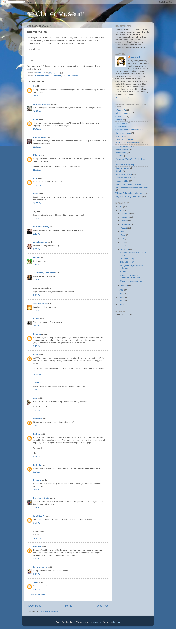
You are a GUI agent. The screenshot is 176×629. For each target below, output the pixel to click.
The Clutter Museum (53, 14)
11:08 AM (37, 147)
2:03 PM (36, 490)
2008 (121, 294)
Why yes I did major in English (129, 196)
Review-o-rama (122, 168)
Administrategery (123, 113)
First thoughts (121, 123)
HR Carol (37, 547)
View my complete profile (126, 98)
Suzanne (37, 480)
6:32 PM (36, 295)
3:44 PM (36, 264)
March (124, 246)
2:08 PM (36, 508)
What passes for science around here (132, 188)
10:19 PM (37, 538)
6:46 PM (36, 589)
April (123, 242)
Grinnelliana (121, 126)
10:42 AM (37, 111)
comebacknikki (40, 242)
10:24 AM (37, 96)
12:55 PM (37, 203)
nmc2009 (120, 156)
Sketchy (119, 171)
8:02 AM (36, 456)
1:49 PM (36, 234)
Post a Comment (37, 595)
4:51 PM (36, 280)
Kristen (36, 155)
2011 (121, 207)
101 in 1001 (121, 110)
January (124, 285)
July (123, 231)
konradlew (97, 622)
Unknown (37, 419)
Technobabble (122, 181)
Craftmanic (120, 116)
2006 (121, 301)
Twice (35, 582)
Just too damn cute (124, 146)
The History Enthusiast (44, 273)
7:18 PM (36, 310)
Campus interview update (131, 281)
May (123, 239)
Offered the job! (127, 262)
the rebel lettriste (41, 498)
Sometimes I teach (124, 175)
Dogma (119, 120)
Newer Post (34, 605)
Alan (35, 398)
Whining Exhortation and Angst (129, 193)
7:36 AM (36, 410)
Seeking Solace (40, 303)
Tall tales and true (70, 76)
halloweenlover (40, 567)
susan (36, 257)
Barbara (36, 434)
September (126, 224)
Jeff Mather (38, 383)
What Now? (38, 516)
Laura (35, 194)
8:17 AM (36, 472)
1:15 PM (36, 219)
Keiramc (37, 334)
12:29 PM (37, 185)
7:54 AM (36, 426)
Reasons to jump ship (125, 165)
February (125, 250)
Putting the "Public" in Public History (131, 159)
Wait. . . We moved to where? (128, 184)
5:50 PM (36, 523)
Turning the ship (127, 258)
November (125, 217)
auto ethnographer (42, 104)
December (125, 213)
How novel (120, 136)
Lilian (35, 119)
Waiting (123, 271)
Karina (36, 319)
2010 (121, 210)
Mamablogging (122, 149)
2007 (121, 297)
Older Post (103, 605)
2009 (121, 290)
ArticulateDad (39, 137)
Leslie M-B (136, 57)
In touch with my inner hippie (128, 143)
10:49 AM (37, 129)
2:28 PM (36, 249)
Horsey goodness (123, 133)
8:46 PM (36, 346)
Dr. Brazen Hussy (41, 227)
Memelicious (121, 153)
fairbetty (37, 465)
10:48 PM (37, 374)
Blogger (116, 622)
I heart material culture (125, 140)
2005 (121, 304)
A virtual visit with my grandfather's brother (130, 276)
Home (68, 605)
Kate (35, 178)
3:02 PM (36, 574)
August (124, 228)
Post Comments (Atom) (49, 611)
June (123, 235)
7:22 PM (36, 326)
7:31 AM (36, 390)
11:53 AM (37, 170)
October (124, 221)
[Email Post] (62, 73)
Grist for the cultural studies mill (47, 76)
